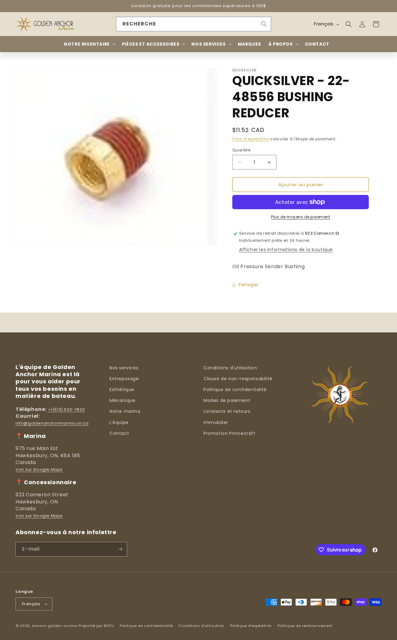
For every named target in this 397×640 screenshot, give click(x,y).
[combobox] (193, 24)
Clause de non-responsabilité (238, 379)
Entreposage (124, 379)
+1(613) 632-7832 (66, 409)
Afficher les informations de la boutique (286, 249)
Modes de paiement (226, 400)
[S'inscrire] (120, 549)
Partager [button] (249, 285)
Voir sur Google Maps (39, 469)
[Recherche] (264, 24)
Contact (119, 433)
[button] (348, 24)
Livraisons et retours (227, 411)
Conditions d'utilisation (230, 368)
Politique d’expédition (251, 625)
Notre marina (124, 411)
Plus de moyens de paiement (300, 216)
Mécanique (122, 400)
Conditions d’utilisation (201, 625)
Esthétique (121, 389)
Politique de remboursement (305, 625)
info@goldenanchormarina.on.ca (52, 423)
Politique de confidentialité (235, 389)
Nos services (123, 368)
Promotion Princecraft (229, 433)
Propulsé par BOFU (96, 625)
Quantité (241, 150)
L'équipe (119, 422)
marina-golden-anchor (55, 625)
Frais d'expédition (250, 139)
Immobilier (215, 422)
